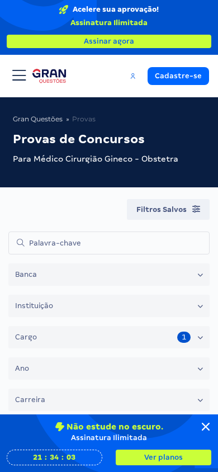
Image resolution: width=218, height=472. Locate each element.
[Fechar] (206, 427)
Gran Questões (38, 119)
